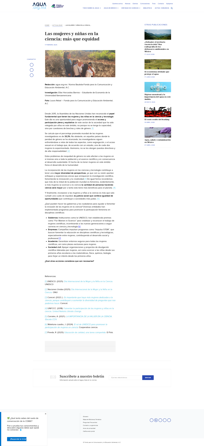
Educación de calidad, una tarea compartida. (85, 332)
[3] (85, 179)
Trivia (153, 4)
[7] (60, 238)
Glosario (85, 416)
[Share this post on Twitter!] (31, 70)
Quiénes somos (117, 4)
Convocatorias (145, 4)
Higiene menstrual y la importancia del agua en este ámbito (157, 96)
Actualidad (57, 25)
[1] (92, 128)
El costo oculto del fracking (156, 119)
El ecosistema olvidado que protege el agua (156, 73)
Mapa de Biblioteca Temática (92, 419)
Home (47, 25)
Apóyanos (169, 4)
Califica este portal (89, 431)
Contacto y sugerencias (90, 425)
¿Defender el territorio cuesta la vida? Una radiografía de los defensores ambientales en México (156, 47)
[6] (79, 226)
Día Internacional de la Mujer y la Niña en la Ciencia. (88, 281)
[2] (69, 151)
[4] (114, 188)
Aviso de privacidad (89, 428)
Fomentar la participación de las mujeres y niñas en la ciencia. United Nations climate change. (79, 310)
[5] (98, 199)
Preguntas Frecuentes (90, 422)
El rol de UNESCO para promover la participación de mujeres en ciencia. (76, 326)
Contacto (161, 4)
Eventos (135, 4)
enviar (148, 378)
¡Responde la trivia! (18, 439)
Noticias (127, 4)
